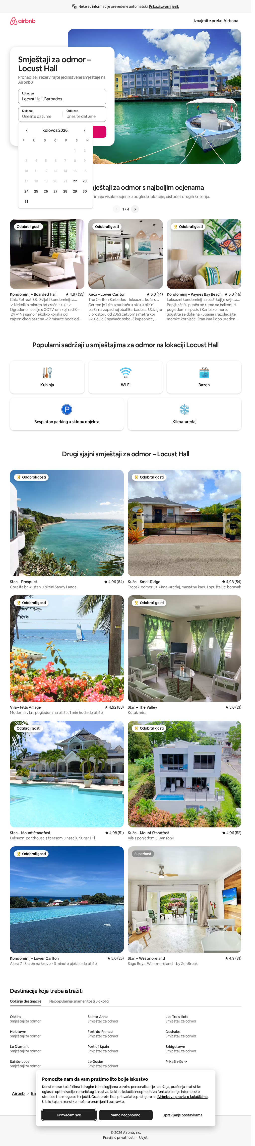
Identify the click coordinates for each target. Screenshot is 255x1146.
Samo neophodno (125, 1115)
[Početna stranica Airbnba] (22, 21)
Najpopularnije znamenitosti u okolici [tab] (79, 1001)
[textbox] (40, 116)
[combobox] (62, 99)
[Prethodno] (117, 209)
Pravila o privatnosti (118, 1137)
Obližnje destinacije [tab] (25, 1001)
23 (85, 181)
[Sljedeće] (135, 209)
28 (65, 191)
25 (36, 191)
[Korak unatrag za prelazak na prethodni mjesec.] (26, 130)
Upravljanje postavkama (182, 1115)
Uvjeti (143, 1137)
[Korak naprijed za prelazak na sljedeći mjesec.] (84, 130)
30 (85, 191)
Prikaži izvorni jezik (164, 6)
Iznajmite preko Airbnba (216, 20)
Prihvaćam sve (69, 1115)
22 (75, 181)
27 (56, 191)
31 (26, 201)
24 (26, 191)
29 (75, 191)
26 (46, 191)
